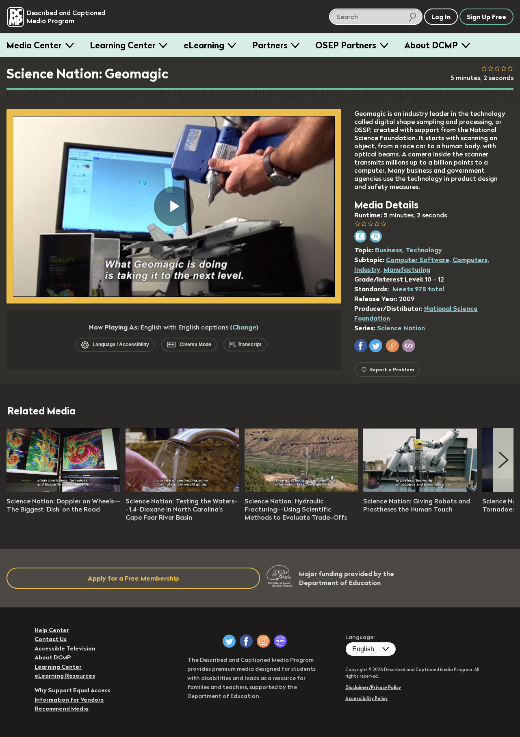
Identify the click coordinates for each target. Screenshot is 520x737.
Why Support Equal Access (72, 690)
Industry (367, 269)
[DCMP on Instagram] (263, 641)
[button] (360, 345)
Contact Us (51, 639)
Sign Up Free (486, 17)
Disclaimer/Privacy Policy (373, 687)
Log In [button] (441, 17)
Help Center (52, 630)
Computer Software (417, 260)
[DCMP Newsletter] (280, 641)
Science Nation (401, 328)
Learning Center (123, 45)
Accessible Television (65, 648)
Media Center (34, 45)
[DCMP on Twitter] (229, 641)
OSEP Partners (345, 45)
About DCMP (431, 45)
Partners (270, 45)
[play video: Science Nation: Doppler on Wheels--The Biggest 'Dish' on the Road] (63, 490)
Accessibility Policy (366, 698)
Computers (470, 260)
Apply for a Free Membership (133, 578)
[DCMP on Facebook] (246, 641)
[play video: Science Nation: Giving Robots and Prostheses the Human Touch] (420, 490)
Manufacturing (407, 269)
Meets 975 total (418, 289)
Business (388, 250)
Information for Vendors (69, 699)
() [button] (244, 327)
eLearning (204, 45)
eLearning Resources (65, 675)
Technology (423, 250)
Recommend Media (62, 708)
